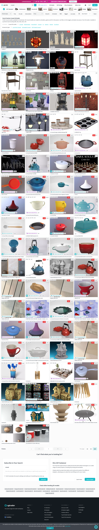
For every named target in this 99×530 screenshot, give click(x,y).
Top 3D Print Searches (66, 517)
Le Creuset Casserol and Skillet (31, 153)
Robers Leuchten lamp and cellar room (82, 111)
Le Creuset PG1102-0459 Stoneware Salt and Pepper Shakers (13, 256)
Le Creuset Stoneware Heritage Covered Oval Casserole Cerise (37, 360)
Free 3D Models (47, 515)
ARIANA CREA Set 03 (78, 339)
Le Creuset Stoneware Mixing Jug (32, 215)
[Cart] (85, 5)
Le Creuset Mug (53, 215)
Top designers (81, 507)
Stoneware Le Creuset (6, 215)
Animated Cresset (26, 27)
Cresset (21, 24)
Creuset (40, 24)
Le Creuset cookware (54, 235)
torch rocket (52, 70)
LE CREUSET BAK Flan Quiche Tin (32, 235)
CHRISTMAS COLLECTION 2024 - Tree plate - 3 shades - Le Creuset (86, 318)
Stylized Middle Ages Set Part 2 (7, 401)
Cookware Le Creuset (54, 173)
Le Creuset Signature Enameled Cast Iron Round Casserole (61, 256)
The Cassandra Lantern (79, 49)
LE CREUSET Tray (78, 132)
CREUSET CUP (77, 298)
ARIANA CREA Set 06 (5, 298)
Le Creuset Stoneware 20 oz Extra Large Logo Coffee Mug (12, 360)
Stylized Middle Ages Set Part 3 (55, 277)
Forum (79, 512)
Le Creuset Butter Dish (79, 235)
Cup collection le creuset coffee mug (32, 443)
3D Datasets (47, 510)
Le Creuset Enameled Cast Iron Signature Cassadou (59, 194)
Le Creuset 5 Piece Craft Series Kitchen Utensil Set (11, 381)
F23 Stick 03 (4, 422)
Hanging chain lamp (29, 70)
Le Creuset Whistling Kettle (31, 277)
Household (34, 24)
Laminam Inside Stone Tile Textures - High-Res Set (11, 277)
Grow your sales (64, 507)
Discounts (46, 519)
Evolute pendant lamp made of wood (8, 443)
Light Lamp (4, 132)
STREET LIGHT (28, 132)
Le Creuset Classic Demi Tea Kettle (32, 256)
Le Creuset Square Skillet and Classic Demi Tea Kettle (84, 277)
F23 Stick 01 (28, 381)
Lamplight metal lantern (54, 111)
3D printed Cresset (36, 27)
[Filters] (79, 13)
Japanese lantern (78, 90)
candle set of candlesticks (55, 49)
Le (43, 24)
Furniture (56, 24)
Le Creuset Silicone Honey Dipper (8, 235)
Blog (28, 507)
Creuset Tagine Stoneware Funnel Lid (33, 339)
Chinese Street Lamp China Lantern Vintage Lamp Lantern (36, 49)
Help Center (29, 512)
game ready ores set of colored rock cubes (33, 401)
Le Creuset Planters (5, 153)
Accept (50, 528)
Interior (47, 24)
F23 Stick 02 (77, 401)
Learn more (67, 526)
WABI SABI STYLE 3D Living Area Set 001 (57, 381)
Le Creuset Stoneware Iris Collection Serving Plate (59, 318)
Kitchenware (27, 24)
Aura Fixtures (28, 90)
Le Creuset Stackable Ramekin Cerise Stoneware (83, 256)
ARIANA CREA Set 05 (54, 298)
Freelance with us (65, 512)
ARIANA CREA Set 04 (5, 318)
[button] (32, 5)
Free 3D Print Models (48, 517)
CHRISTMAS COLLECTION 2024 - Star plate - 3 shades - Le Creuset (38, 318)
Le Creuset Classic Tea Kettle (31, 173)
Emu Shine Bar (77, 70)
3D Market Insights (65, 510)
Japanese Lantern (5, 111)
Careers (29, 510)
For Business (47, 507)
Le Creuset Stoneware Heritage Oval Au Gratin (34, 298)
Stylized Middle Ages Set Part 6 (55, 360)
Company (29, 505)
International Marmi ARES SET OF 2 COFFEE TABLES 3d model (86, 422)
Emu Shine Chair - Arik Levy (7, 90)
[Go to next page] (57, 448)
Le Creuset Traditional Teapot (80, 215)
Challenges (80, 510)
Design (51, 24)
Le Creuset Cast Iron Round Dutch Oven (33, 194)
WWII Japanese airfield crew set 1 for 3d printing (10, 173)
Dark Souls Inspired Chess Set (80, 173)
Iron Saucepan (77, 381)
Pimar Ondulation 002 (54, 422)
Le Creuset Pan (77, 153)
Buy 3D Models (47, 505)
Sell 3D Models (64, 505)
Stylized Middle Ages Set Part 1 (55, 401)
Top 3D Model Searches (66, 515)
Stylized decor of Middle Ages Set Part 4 (33, 422)
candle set (3, 49)
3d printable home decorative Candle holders (34, 111)
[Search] (35, 5)
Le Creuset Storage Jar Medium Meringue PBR (58, 132)
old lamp (52, 90)
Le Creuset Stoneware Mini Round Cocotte (58, 153)
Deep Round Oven (5, 339)
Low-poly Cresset (17, 27)
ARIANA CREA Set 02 (78, 360)
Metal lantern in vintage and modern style (9, 70)
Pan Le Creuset (4, 194)
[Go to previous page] (39, 448)
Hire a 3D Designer (48, 512)
